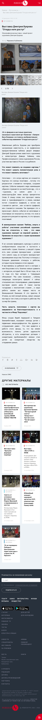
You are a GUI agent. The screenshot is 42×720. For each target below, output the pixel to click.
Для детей (25, 612)
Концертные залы (7, 662)
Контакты (6, 684)
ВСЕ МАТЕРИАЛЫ (12, 384)
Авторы (5, 675)
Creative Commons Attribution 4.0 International (19, 700)
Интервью (6, 615)
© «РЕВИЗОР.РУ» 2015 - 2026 (30, 708)
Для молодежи (27, 615)
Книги (23, 654)
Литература (23, 599)
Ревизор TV (6, 621)
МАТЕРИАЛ (9, 492)
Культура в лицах (9, 633)
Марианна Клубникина (14, 41)
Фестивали (6, 645)
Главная (4, 10)
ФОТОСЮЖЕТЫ (8, 21)
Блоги (4, 630)
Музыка (5, 601)
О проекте (6, 669)
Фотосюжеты (13, 10)
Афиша (24, 639)
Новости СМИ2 (6, 374)
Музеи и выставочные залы (10, 659)
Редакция (6, 672)
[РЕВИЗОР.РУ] (21, 3)
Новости (5, 639)
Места (4, 654)
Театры (4, 657)
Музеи (34, 599)
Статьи (4, 612)
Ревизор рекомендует (26, 643)
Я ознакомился (9, 585)
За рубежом (6, 648)
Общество (16, 601)
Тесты (4, 627)
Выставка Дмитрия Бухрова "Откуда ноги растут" (20, 12)
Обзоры (5, 624)
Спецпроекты (7, 642)
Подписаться (11, 590)
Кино (12, 599)
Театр (4, 599)
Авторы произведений (10, 678)
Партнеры (6, 681)
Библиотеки (5, 664)
